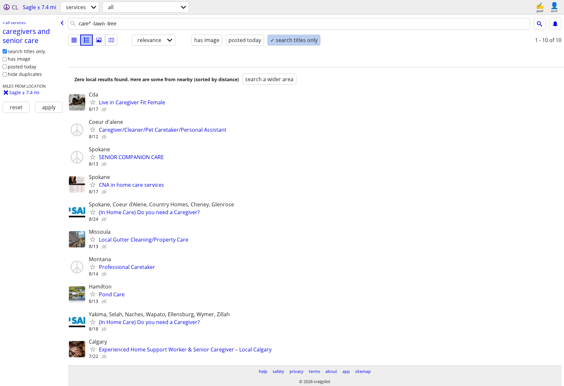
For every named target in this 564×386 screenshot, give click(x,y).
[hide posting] (105, 109)
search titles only (26, 51)
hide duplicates (25, 74)
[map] (111, 40)
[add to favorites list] (93, 102)
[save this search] (555, 24)
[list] (74, 40)
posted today (22, 67)
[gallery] (99, 40)
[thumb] (86, 40)
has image (19, 59)
